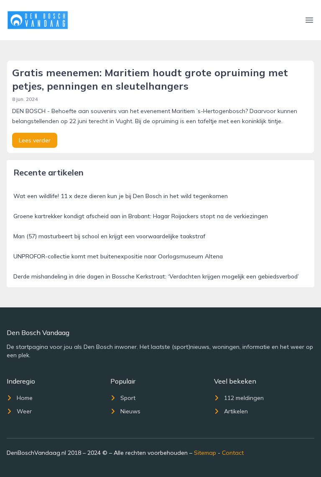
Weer (24, 411)
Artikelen (236, 411)
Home (25, 398)
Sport (127, 398)
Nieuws (130, 411)
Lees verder (35, 140)
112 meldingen (244, 398)
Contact (233, 452)
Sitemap (205, 452)
